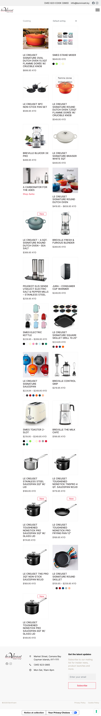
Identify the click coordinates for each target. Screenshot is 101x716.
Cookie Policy (93, 703)
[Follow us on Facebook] (7, 664)
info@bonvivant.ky (80, 3)
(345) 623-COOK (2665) (56, 3)
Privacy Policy (79, 703)
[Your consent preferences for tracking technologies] (96, 711)
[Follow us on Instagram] (10, 664)
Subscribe (82, 685)
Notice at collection (34, 712)
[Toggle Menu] (97, 10)
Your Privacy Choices (59, 712)
